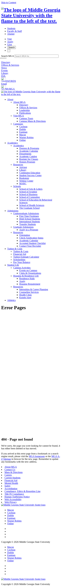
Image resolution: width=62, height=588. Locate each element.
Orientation (24, 235)
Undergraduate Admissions (26, 213)
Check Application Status (31, 238)
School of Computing (29, 197)
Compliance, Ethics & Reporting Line (22, 491)
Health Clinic (25, 295)
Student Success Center (30, 175)
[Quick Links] (8, 50)
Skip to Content (8, 2)
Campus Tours (26, 118)
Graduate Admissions (23, 227)
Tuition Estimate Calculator (26, 257)
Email (4, 83)
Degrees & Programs (29, 148)
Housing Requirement (29, 284)
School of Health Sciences (31, 205)
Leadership (24, 110)
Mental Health (11, 483)
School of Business (28, 194)
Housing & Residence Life (26, 276)
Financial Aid (19, 254)
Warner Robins (26, 137)
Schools (17, 186)
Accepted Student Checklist (32, 243)
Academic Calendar (28, 151)
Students (11, 28)
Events (4, 70)
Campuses (18, 124)
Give (9, 44)
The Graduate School (29, 208)
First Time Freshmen (29, 216)
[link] (23, 505)
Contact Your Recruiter (30, 246)
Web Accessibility (13, 499)
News (4, 67)
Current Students (12, 477)
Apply (10, 41)
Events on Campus (28, 270)
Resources (18, 164)
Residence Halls (27, 278)
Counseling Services (29, 292)
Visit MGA (18, 115)
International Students (29, 221)
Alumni (10, 34)
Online (22, 140)
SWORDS (11, 81)
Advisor (23, 167)
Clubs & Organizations (30, 273)
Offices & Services (10, 65)
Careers (8, 475)
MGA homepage (37, 456)
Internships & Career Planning (33, 289)
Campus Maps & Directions (32, 121)
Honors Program (27, 162)
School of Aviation (28, 191)
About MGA (19, 102)
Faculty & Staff (14, 31)
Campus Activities (22, 267)
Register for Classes (28, 159)
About (10, 99)
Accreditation (11, 488)
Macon (22, 134)
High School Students (29, 219)
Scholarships (19, 259)
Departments (25, 153)
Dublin (22, 129)
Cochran (23, 126)
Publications (25, 113)
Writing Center (26, 181)
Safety (8, 486)
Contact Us (10, 469)
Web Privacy (11, 502)
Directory (5, 62)
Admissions (12, 210)
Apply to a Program (28, 229)
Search (11, 47)
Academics (12, 143)
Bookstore (24, 178)
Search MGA (7, 56)
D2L (3, 76)
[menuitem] (34, 120)
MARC (22, 183)
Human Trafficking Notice (17, 496)
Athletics (11, 300)
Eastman (23, 132)
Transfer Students (27, 224)
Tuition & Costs (14, 248)
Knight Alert (25, 297)
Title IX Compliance (14, 494)
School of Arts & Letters (30, 189)
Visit (9, 39)
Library (4, 73)
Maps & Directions (14, 472)
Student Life (13, 265)
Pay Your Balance (21, 262)
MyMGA (10, 89)
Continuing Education (29, 172)
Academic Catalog (28, 156)
